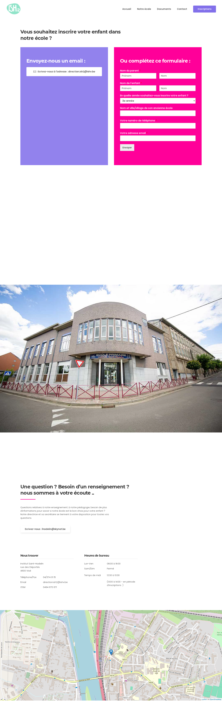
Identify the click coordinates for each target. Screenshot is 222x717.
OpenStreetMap (215, 699)
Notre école (144, 9)
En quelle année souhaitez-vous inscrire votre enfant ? (154, 95)
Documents (164, 9)
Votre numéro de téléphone (138, 120)
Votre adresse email (134, 133)
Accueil (126, 9)
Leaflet (204, 699)
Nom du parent (130, 70)
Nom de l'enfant (131, 83)
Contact (182, 9)
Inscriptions (204, 9)
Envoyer (127, 147)
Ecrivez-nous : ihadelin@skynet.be (45, 529)
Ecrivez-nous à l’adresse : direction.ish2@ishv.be (66, 71)
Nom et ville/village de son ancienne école (146, 108)
